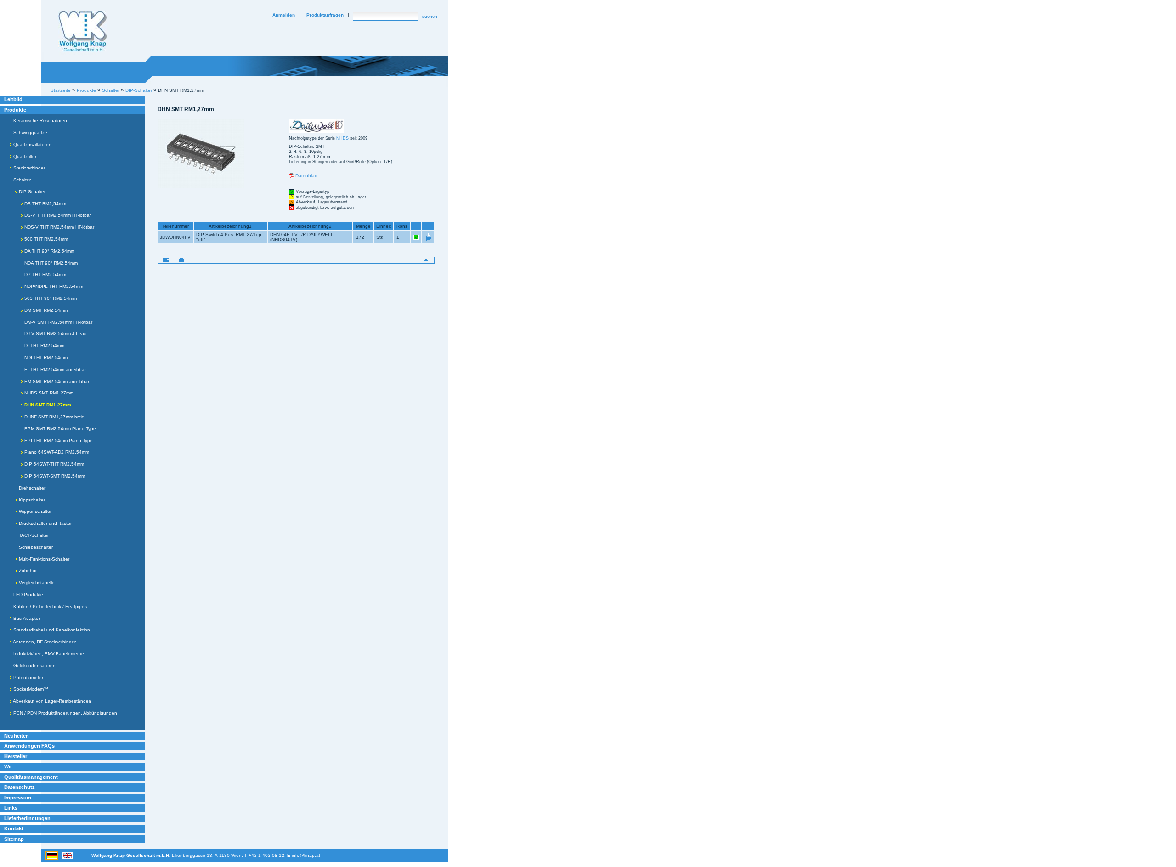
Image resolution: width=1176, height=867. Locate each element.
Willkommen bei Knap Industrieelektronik (82, 31)
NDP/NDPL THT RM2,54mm (53, 286)
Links (10, 808)
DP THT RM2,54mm (44, 274)
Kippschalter (31, 499)
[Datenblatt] (291, 175)
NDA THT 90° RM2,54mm (50, 262)
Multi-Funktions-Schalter (43, 559)
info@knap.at (306, 855)
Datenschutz (19, 787)
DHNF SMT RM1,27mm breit (53, 416)
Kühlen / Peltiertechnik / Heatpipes (49, 606)
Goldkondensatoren (34, 665)
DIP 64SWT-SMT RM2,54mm (54, 476)
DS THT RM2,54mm (44, 203)
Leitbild (13, 99)
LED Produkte (27, 594)
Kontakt (13, 828)
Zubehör (27, 570)
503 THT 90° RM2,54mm (50, 298)
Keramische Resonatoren (39, 120)
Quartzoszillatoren (31, 144)
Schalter (21, 179)
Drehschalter (31, 487)
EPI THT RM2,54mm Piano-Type (58, 440)
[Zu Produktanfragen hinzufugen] (427, 236)
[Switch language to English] (68, 854)
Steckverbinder (28, 167)
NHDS (342, 138)
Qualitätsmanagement (31, 777)
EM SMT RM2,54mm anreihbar (56, 381)
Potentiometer (27, 677)
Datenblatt (306, 175)
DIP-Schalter (31, 191)
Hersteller (15, 756)
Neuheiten (16, 735)
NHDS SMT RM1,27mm (48, 392)
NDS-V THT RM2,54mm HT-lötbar (58, 227)
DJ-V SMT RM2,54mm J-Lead (55, 333)
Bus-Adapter (26, 618)
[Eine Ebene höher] (426, 259)
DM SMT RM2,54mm (45, 310)
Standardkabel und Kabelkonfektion (51, 629)
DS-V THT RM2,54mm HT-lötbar (57, 215)
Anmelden (283, 14)
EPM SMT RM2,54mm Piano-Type (59, 428)
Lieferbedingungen (27, 818)
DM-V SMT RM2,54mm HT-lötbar (57, 322)
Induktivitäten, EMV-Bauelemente (48, 653)
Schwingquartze (29, 132)
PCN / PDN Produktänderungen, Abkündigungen (64, 712)
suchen (429, 16)
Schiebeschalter (35, 547)
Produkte (15, 110)
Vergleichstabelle (36, 582)
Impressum (17, 797)
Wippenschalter (34, 511)
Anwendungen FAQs (29, 746)
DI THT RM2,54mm (43, 345)
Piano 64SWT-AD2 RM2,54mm (56, 452)
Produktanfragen (325, 14)
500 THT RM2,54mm (45, 239)
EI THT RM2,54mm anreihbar (54, 369)
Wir (8, 766)
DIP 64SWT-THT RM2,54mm (53, 464)
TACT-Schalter (33, 535)
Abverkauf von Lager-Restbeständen (51, 701)
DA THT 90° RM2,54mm (48, 250)
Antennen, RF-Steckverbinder (44, 641)
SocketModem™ (30, 689)
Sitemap (14, 839)
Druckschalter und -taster (44, 523)
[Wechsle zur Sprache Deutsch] (52, 854)
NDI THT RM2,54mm (45, 357)
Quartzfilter (24, 156)
